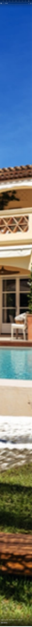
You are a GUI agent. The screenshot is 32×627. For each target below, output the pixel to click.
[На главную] (4, 3)
